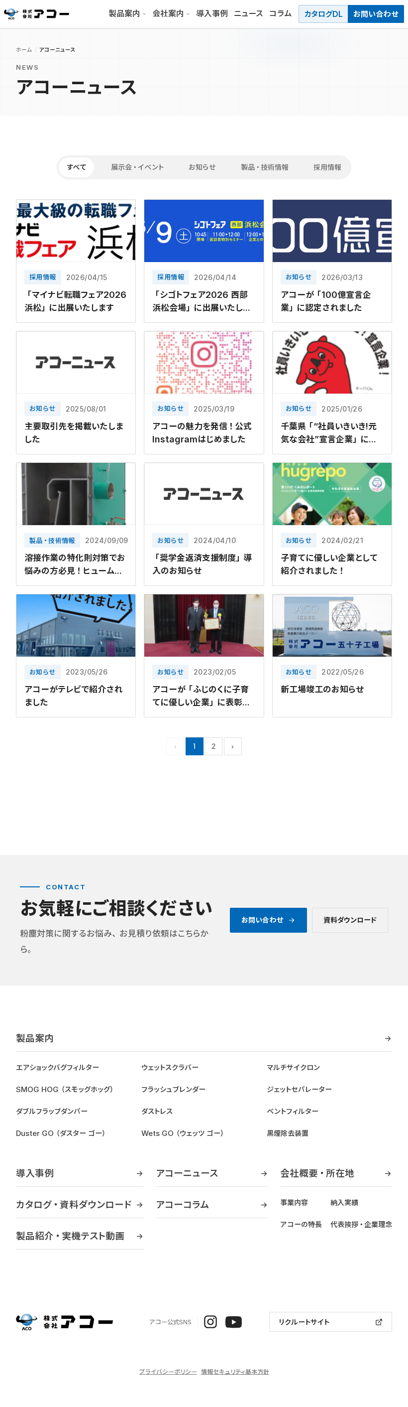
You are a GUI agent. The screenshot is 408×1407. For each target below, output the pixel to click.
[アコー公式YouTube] (233, 1322)
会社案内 (168, 13)
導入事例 (212, 13)
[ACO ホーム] (36, 13)
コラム (280, 13)
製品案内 (124, 13)
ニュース (248, 13)
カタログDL (323, 14)
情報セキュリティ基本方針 (235, 1372)
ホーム (24, 49)
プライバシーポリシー (168, 1372)
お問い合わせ (376, 14)
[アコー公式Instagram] (210, 1322)
